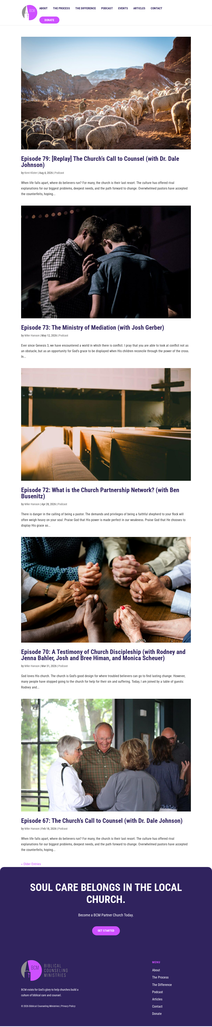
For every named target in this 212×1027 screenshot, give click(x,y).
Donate (49, 20)
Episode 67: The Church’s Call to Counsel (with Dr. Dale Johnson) (102, 820)
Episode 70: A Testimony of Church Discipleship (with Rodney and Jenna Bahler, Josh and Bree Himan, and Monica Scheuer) (103, 655)
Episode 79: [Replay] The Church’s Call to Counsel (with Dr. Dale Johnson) (100, 161)
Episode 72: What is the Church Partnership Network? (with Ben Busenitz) (100, 493)
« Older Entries (31, 864)
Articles (139, 8)
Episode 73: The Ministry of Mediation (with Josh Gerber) (92, 327)
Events (123, 8)
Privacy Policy (68, 1006)
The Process (61, 8)
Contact (156, 8)
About (43, 8)
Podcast (107, 8)
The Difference (85, 8)
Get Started (106, 930)
